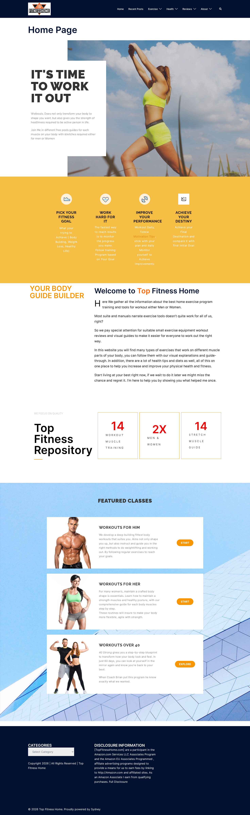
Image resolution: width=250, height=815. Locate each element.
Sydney (96, 809)
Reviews (187, 8)
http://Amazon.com (110, 772)
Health (170, 8)
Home (120, 8)
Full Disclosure (118, 781)
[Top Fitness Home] (39, 9)
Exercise (153, 8)
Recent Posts (135, 8)
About (204, 8)
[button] (220, 8)
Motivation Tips (144, 236)
